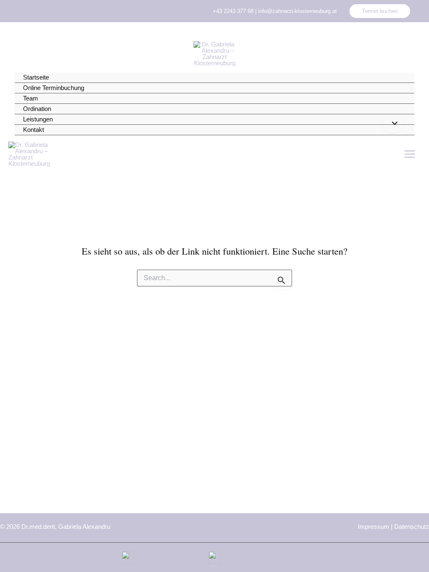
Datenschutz (411, 526)
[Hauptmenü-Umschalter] (410, 154)
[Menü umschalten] (392, 123)
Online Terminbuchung (53, 87)
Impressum (373, 526)
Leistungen (38, 119)
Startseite (36, 77)
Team (30, 98)
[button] (379, 11)
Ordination (37, 108)
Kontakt (33, 129)
